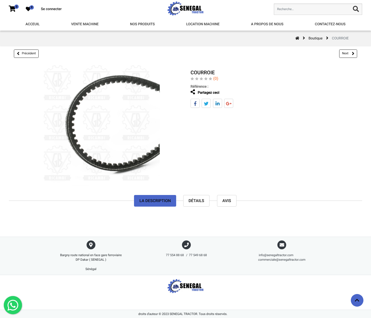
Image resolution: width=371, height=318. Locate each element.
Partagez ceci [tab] (208, 93)
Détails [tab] (196, 200)
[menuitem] (32, 24)
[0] (12, 9)
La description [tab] (155, 200)
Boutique (316, 38)
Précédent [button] (29, 53)
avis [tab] (226, 200)
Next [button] (345, 53)
